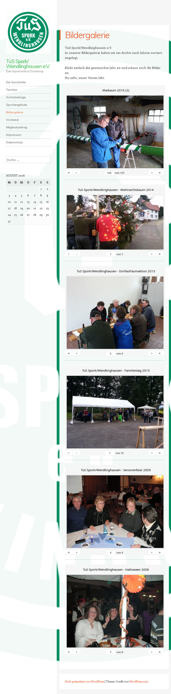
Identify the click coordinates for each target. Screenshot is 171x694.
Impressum (13, 135)
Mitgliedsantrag (16, 127)
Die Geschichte (16, 82)
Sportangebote (16, 105)
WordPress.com (138, 681)
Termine (11, 90)
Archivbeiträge (16, 97)
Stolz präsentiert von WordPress (84, 681)
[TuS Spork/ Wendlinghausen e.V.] (28, 32)
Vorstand (12, 120)
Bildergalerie (14, 112)
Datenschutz (14, 142)
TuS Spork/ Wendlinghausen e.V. (28, 63)
